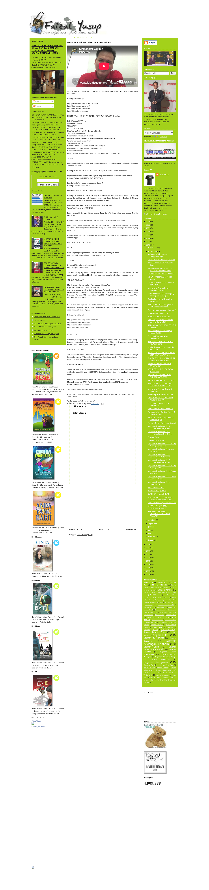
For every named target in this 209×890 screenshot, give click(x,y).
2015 (148, 554)
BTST (172, 588)
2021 (148, 238)
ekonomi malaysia (164, 592)
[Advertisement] (102, 505)
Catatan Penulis (164, 589)
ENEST (174, 592)
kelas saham (161, 607)
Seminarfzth (167, 670)
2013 (148, 561)
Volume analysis (168, 678)
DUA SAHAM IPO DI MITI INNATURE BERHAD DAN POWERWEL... (161, 359)
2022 (148, 235)
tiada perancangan (162, 675)
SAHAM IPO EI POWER (167, 630)
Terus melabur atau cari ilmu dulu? (162, 310)
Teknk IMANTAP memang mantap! (161, 259)
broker (166, 588)
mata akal (163, 612)
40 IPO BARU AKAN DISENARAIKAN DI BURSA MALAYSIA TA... (161, 353)
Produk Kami (157, 627)
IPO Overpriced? (170, 602)
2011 (148, 568)
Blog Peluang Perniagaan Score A (47, 323)
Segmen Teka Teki (166, 665)
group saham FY (168, 600)
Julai (150, 527)
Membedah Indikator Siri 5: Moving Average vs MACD (162, 466)
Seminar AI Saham (149, 668)
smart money (168, 672)
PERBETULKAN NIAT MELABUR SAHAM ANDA (159, 364)
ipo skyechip (148, 605)
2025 (148, 225)
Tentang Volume (154, 437)
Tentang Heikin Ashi (156, 440)
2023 (148, 231)
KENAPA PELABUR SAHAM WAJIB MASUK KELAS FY (160, 398)
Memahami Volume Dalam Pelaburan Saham (89, 42)
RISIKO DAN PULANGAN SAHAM (160, 408)
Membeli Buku (171, 615)
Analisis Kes (148, 582)
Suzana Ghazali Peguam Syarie (46, 333)
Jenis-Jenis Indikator (156, 487)
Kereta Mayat (39, 320)
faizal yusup (164, 174)
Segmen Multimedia (160, 659)
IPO (161, 602)
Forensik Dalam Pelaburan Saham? (162, 423)
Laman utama (103, 529)
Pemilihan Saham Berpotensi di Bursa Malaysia (161, 418)
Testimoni (148, 675)
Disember (152, 248)
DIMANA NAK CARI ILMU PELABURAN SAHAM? (157, 507)
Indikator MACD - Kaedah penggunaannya (158, 255)
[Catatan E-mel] (102, 403)
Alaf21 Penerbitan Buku (43, 330)
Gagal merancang (156, 597)
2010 (148, 571)
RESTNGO (155, 630)
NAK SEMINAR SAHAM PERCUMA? (161, 380)
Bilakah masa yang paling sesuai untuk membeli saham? (160, 305)
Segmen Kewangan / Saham (160, 642)
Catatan (38, 101)
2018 (148, 544)
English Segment (152, 595)
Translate (163, 137)
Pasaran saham (157, 620)
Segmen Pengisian (156, 662)
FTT (147, 597)
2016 (148, 551)
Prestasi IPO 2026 (157, 625)
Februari (152, 537)
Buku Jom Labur (149, 590)
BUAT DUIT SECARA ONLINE (158, 494)
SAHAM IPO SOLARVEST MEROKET (161, 274)
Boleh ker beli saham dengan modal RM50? (160, 331)
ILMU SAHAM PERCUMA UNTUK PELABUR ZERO (160, 342)
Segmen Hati (161, 635)
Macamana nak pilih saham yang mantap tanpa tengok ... (161, 294)
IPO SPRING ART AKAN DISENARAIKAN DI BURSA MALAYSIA (159, 513)
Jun (149, 530)
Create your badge (38, 727)
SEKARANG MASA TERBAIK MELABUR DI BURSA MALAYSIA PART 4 (54, 265)
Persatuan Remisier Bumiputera (47, 317)
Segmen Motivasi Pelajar (165, 657)
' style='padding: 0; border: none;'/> (81, 401)
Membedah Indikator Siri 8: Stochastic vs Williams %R (159, 455)
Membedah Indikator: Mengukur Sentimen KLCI (161, 450)
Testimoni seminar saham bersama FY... (158, 404)
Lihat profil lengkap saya (156, 214)
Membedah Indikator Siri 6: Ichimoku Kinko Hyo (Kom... (160, 427)
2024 (148, 228)
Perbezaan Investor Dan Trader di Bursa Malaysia (161, 413)
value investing (154, 678)
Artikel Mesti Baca (158, 584)
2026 (148, 221)
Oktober (152, 520)
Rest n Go (147, 630)
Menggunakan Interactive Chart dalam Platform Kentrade (160, 269)
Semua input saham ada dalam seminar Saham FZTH (160, 320)
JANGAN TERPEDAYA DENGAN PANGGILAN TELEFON (159, 375)
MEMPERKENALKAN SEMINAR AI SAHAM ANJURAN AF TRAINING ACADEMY (53, 242)
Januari (151, 540)
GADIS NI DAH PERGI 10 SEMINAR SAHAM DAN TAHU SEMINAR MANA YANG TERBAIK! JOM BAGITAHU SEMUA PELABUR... (47, 49)
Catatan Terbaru (75, 529)
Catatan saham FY (150, 592)
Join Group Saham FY (166, 605)
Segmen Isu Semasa (154, 637)
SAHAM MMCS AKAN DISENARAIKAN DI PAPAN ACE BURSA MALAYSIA (54, 289)
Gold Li (167, 597)
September (153, 523)
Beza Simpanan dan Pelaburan (160, 394)
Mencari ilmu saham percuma (158, 617)
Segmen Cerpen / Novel (155, 632)
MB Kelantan (159, 615)
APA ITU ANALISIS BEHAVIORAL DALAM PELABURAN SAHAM (160, 384)
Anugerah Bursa (162, 583)
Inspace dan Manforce (151, 602)
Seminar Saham (162, 668)
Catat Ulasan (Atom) (85, 534)
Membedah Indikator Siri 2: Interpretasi (159, 483)
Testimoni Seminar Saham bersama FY (158, 337)
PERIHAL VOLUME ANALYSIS (159, 316)
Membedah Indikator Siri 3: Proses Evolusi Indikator (162, 477)
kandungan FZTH (149, 607)
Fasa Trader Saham (170, 595)
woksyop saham (149, 680)
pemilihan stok (151, 622)
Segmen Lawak (152, 646)
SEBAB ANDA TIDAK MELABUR (159, 313)
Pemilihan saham (170, 620)
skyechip (156, 672)
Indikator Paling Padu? (157, 491)
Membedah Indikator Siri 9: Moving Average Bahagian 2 (162, 444)
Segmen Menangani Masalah (160, 648)
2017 (148, 548)
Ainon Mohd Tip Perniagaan (45, 327)
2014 (148, 557)
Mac (150, 533)
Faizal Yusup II (37, 721)
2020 (148, 241)
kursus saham (160, 610)
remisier (171, 627)
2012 (148, 564)
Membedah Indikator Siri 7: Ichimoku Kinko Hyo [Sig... (159, 461)
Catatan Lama (130, 529)
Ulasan (38, 106)
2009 (148, 574)
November (152, 251)
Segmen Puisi (149, 665)
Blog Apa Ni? (156, 588)
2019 (148, 245)
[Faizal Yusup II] (33, 724)
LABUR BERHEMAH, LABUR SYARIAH (162, 502)
